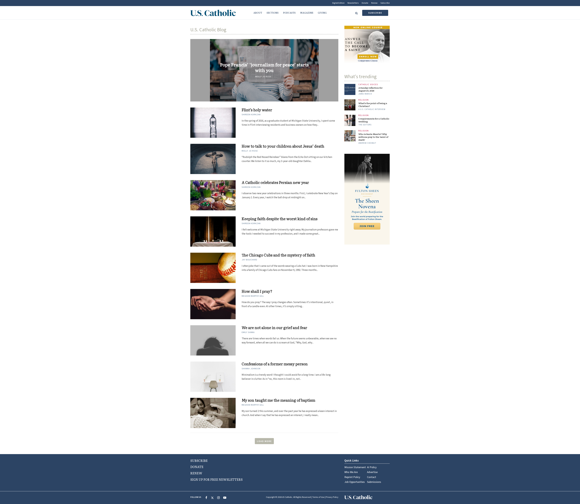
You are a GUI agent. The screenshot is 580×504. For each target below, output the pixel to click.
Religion (363, 100)
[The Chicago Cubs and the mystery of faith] (213, 267)
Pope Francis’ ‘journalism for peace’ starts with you (264, 67)
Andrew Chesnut (367, 143)
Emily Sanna (248, 332)
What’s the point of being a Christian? (372, 105)
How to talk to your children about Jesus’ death (283, 146)
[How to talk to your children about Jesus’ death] (213, 159)
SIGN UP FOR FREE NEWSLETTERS (216, 479)
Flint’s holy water (257, 110)
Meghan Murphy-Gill (253, 296)
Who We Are (351, 472)
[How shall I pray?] (213, 304)
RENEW (196, 473)
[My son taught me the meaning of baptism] (213, 413)
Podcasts (289, 12)
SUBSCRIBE (199, 460)
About (257, 12)
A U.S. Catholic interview (371, 109)
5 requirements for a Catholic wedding (373, 120)
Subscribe (385, 3)
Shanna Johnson (251, 368)
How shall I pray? (257, 291)
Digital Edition (338, 3)
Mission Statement (355, 467)
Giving (322, 12)
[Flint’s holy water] (213, 122)
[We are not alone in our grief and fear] (213, 340)
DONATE (196, 466)
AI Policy (372, 467)
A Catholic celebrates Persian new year (275, 182)
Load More (264, 441)
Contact (371, 477)
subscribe (375, 13)
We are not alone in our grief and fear (274, 327)
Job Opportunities (354, 482)
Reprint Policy (352, 477)
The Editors (364, 124)
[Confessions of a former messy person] (213, 376)
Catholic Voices (368, 84)
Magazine (306, 12)
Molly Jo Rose (263, 76)
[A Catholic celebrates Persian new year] (213, 195)
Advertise (372, 472)
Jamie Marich (365, 94)
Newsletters (353, 3)
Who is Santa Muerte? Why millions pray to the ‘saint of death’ (373, 137)
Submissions (374, 482)
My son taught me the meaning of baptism (278, 400)
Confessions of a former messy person (275, 364)
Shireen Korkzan (251, 114)
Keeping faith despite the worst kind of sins (279, 218)
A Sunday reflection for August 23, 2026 (370, 89)
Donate (365, 3)
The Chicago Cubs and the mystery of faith (278, 255)
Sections (273, 12)
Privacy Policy (332, 497)
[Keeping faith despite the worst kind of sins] (213, 231)
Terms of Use (318, 497)
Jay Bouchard (249, 259)
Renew (374, 3)
